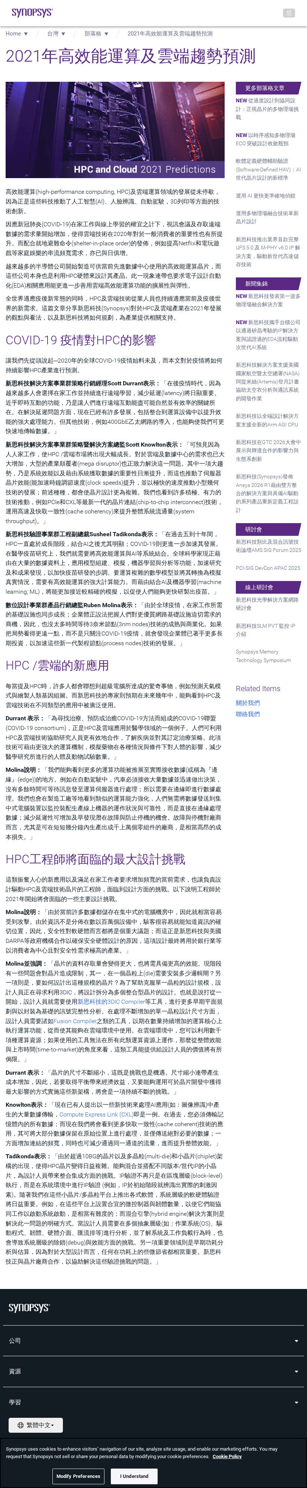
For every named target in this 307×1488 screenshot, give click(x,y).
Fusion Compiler (75, 1021)
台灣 (52, 33)
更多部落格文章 (265, 88)
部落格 (93, 33)
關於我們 (248, 702)
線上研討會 (259, 587)
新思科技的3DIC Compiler (111, 1001)
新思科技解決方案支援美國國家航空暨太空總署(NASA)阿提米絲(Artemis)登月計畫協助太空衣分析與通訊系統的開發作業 (268, 381)
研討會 (253, 529)
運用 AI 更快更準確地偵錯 (265, 196)
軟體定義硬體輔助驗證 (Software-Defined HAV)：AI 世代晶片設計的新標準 (268, 169)
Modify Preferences (78, 1476)
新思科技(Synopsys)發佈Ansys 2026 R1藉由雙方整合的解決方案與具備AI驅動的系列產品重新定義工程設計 (267, 493)
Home (13, 33)
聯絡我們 (248, 714)
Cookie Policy (227, 1456)
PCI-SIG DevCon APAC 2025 (268, 568)
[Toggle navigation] (289, 13)
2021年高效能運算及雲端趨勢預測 (170, 33)
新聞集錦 (256, 283)
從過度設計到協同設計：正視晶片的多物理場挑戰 (267, 108)
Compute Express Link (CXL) (97, 1114)
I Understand (134, 1476)
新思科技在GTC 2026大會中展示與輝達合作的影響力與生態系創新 (268, 450)
